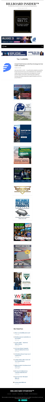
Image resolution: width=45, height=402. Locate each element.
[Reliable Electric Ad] (22, 208)
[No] (43, 398)
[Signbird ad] (22, 280)
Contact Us (14, 393)
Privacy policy (24, 400)
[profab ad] (22, 111)
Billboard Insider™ (22, 4)
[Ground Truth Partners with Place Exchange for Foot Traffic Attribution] (7, 67)
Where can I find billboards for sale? (22, 332)
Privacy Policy (20, 393)
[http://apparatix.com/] (19, 39)
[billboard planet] (22, 133)
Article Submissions (33, 393)
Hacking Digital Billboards (20, 382)
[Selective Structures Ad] (22, 190)
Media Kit (26, 393)
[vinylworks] (22, 299)
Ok (19, 400)
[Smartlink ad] (22, 174)
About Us (9, 393)
